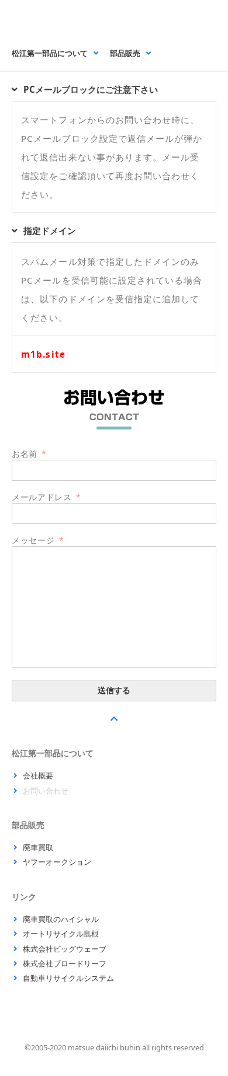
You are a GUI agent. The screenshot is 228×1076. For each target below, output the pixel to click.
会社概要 (38, 775)
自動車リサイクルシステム (68, 978)
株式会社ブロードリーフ (64, 963)
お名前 (29, 453)
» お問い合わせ (75, 18)
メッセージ (38, 540)
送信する (114, 690)
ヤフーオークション (57, 862)
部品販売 (125, 53)
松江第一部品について (50, 53)
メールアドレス (46, 496)
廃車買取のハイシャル (61, 919)
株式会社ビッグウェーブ (64, 949)
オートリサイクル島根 (61, 933)
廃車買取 (38, 847)
